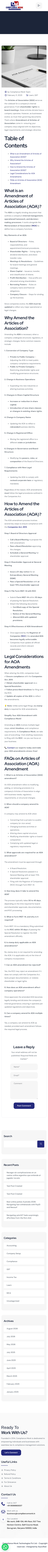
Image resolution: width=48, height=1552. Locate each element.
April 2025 (11, 1368)
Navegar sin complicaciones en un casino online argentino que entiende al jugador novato (24, 1175)
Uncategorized (13, 1301)
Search (8, 1136)
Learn (31, 95)
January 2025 (13, 1392)
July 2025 (11, 1352)
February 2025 (13, 1384)
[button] (5, 1547)
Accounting (12, 1245)
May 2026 (11, 1344)
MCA (9, 1293)
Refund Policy (10, 1474)
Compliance (12, 1261)
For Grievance (10, 1482)
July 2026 (11, 1336)
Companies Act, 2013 (17, 527)
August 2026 (12, 1328)
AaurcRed (42, 1546)
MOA (34, 225)
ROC (24, 636)
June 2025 (11, 1360)
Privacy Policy (10, 1470)
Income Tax (12, 1277)
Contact (11, 748)
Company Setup (14, 1253)
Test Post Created (14, 1186)
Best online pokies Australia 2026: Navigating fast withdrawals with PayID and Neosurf (23, 1204)
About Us (8, 1486)
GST (36, 95)
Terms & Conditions (12, 1478)
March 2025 (12, 1376)
